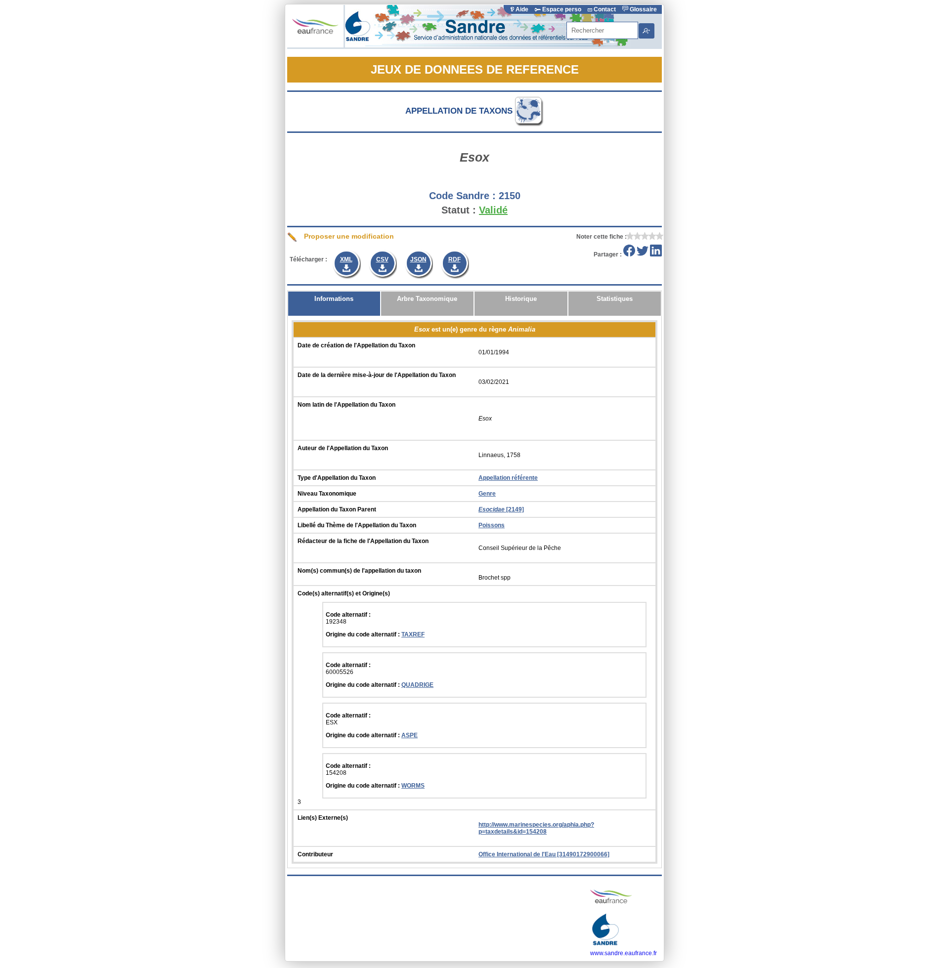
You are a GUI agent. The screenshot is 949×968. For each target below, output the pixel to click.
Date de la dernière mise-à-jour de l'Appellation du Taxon (377, 375)
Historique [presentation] (521, 298)
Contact (604, 9)
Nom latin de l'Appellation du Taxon (346, 404)
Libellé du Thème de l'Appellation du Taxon (357, 525)
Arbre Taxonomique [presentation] (427, 298)
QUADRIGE (417, 684)
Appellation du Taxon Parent (337, 509)
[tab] (334, 303)
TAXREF (413, 634)
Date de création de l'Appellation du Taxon (356, 345)
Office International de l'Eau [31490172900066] (543, 854)
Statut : (458, 210)
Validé (493, 210)
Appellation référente (508, 477)
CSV (382, 259)
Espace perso (562, 9)
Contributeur (315, 854)
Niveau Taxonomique (327, 493)
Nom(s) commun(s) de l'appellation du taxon (359, 570)
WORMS (413, 785)
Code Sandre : (462, 195)
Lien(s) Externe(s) (323, 817)
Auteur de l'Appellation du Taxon (343, 448)
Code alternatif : (348, 614)
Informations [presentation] (333, 298)
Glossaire (642, 9)
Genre (487, 493)
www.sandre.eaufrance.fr (623, 953)
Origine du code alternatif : (363, 634)
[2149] (501, 509)
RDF (454, 259)
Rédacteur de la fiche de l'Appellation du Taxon (363, 541)
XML (346, 259)
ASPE (409, 735)
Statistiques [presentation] (615, 298)
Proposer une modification (348, 236)
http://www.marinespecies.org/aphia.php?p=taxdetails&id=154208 (536, 828)
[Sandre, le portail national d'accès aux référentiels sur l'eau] (488, 45)
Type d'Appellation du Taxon (337, 477)
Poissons (491, 525)
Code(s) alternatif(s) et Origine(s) (344, 593)
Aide (522, 9)
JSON (418, 259)
